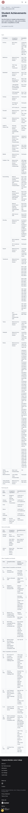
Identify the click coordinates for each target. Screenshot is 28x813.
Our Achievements (16, 7)
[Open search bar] (22, 2)
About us (4, 763)
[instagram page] (2, 783)
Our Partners (4, 770)
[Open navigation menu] (25, 2)
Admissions (4, 768)
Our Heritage (4, 772)
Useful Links (4, 775)
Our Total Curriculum (6, 766)
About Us (8, 7)
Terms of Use (5, 796)
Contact (3, 786)
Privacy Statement (6, 794)
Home (3, 7)
